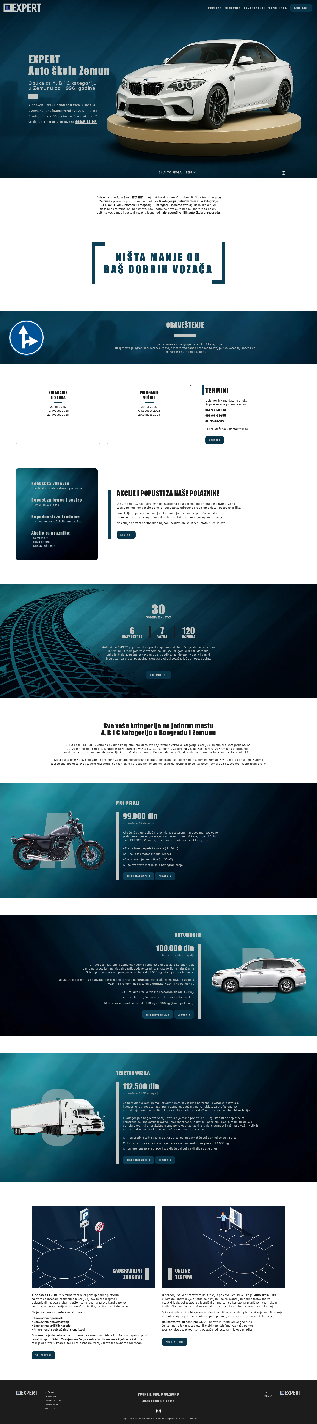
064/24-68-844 (215, 410)
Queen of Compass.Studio (182, 1418)
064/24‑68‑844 (85, 121)
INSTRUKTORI (254, 7)
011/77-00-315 (214, 421)
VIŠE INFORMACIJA (139, 876)
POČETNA (215, 7)
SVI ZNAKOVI (43, 1355)
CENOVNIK (233, 7)
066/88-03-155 (215, 415)
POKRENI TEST (175, 1341)
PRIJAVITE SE (158, 675)
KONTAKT (301, 7)
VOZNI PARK (277, 7)
